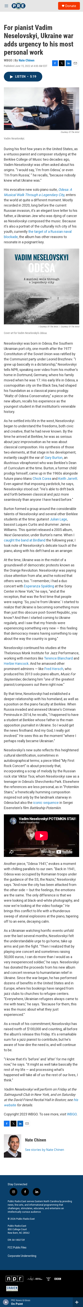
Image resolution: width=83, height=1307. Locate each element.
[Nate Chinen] (12, 1146)
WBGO (72, 1114)
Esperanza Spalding (39, 586)
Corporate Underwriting (22, 1255)
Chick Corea (42, 479)
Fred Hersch (53, 669)
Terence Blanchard (58, 658)
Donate (70, 6)
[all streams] (78, 1302)
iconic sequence (46, 803)
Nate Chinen (26, 60)
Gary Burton (54, 458)
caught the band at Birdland (24, 540)
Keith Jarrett (67, 479)
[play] (5, 1302)
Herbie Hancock (16, 663)
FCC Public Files (17, 1247)
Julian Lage (58, 519)
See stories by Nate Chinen (44, 1150)
